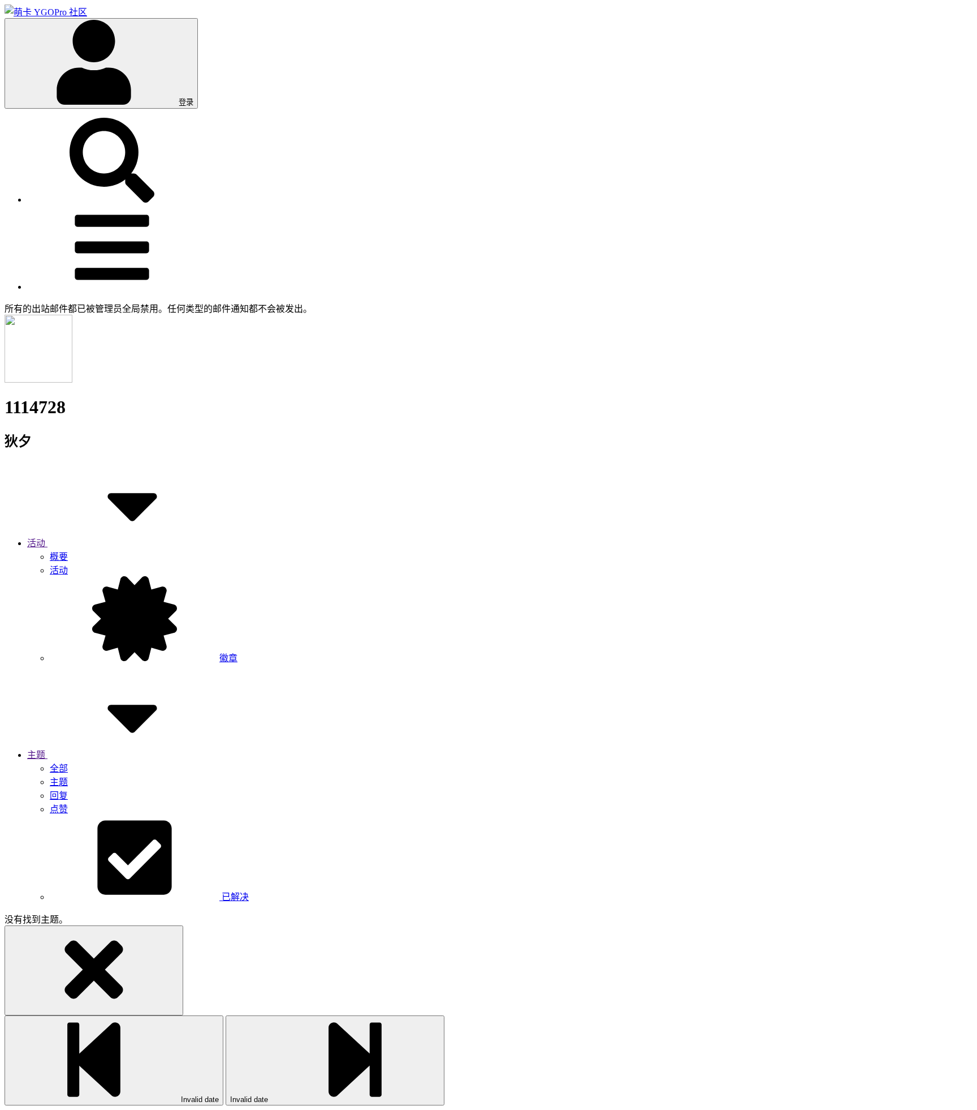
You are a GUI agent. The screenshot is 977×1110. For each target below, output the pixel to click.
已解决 (234, 897)
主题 (59, 782)
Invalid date (199, 1099)
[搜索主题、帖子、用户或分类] (112, 199)
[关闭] (94, 970)
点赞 (59, 809)
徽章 (228, 658)
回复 (59, 795)
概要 (59, 557)
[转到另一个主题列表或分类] (112, 287)
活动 (59, 570)
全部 (59, 768)
